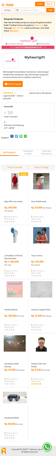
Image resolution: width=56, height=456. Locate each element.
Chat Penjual (14, 84)
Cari (50, 10)
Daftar (40, 4)
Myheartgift (9, 219)
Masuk (49, 4)
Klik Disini (14, 30)
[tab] (9, 153)
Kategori (7, 10)
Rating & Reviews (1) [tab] (46, 152)
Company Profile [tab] (28, 152)
